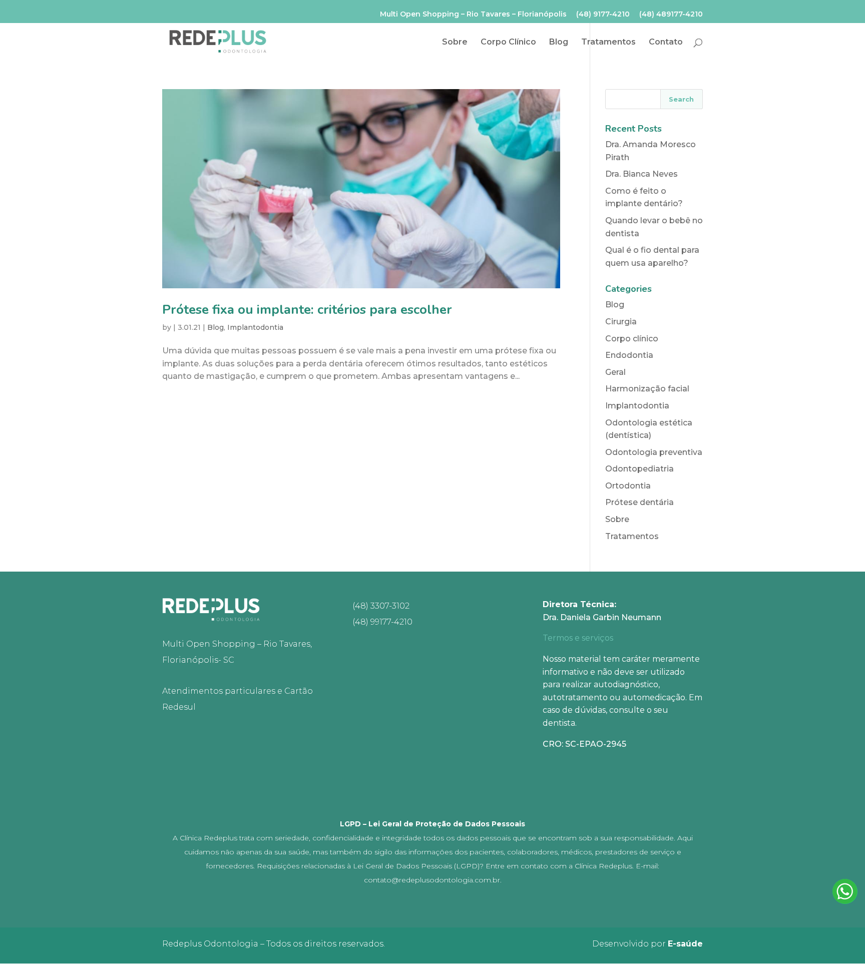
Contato (666, 43)
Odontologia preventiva (653, 452)
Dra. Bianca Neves (641, 174)
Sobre (455, 43)
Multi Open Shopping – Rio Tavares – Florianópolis (473, 15)
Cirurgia (621, 321)
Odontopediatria (639, 468)
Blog (558, 43)
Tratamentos (608, 43)
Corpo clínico (631, 338)
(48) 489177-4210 (671, 15)
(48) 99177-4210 (382, 622)
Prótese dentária (639, 502)
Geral (615, 372)
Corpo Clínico (508, 43)
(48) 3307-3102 (380, 606)
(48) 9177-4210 (603, 15)
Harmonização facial (647, 388)
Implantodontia (255, 327)
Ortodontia (628, 486)
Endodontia (629, 355)
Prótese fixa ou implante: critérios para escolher (307, 309)
